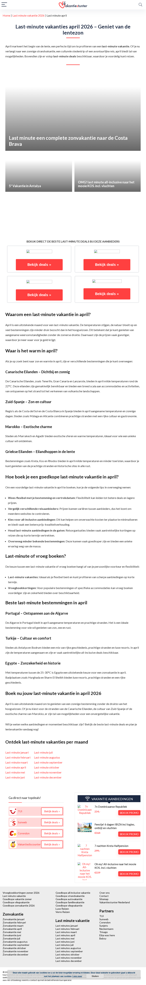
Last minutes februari (67, 928)
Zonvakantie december (15, 954)
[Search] (140, 4)
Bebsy (102, 938)
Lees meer (77, 976)
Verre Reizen (63, 911)
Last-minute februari (17, 757)
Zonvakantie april (12, 928)
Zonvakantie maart (13, 925)
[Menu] (4, 4)
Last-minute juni (15, 777)
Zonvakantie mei (12, 932)
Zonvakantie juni (12, 935)
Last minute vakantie (14, 895)
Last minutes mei (65, 938)
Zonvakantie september (16, 944)
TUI (101, 916)
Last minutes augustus (68, 948)
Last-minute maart (16, 762)
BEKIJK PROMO (129, 812)
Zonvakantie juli (11, 938)
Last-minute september (48, 762)
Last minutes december (69, 960)
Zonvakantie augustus (15, 941)
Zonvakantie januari (13, 919)
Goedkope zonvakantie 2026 (19, 905)
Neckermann (106, 928)
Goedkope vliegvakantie (16, 902)
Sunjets (103, 925)
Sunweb (103, 919)
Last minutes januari (67, 925)
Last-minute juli (43, 752)
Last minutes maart (66, 932)
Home (6, 15)
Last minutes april (65, 935)
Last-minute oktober (46, 767)
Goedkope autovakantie (69, 899)
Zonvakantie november (15, 951)
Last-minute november (48, 772)
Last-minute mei (15, 772)
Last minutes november (69, 957)
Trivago (103, 932)
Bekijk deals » (39, 265)
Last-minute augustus (47, 757)
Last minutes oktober (67, 954)
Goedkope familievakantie (70, 902)
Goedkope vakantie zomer (17, 899)
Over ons (104, 892)
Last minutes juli (65, 944)
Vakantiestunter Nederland (114, 902)
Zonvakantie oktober (14, 948)
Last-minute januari (17, 752)
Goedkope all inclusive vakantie (73, 892)
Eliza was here (107, 935)
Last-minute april (15, 767)
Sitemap (103, 899)
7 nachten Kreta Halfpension (111, 845)
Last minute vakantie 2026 (28, 15)
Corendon (105, 922)
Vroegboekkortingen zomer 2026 (21, 892)
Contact (104, 895)
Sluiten (95, 976)
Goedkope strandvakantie (70, 895)
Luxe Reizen (62, 908)
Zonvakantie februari (14, 922)
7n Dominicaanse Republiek (111, 806)
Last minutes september (69, 951)
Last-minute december (48, 777)
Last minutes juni (65, 941)
